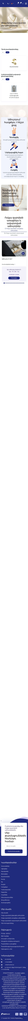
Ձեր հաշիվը (5, 936)
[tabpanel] (14, 261)
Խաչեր (3, 884)
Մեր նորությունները (7, 923)
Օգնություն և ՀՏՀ (6, 949)
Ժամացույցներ (5, 902)
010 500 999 (8, 959)
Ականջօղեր (4, 871)
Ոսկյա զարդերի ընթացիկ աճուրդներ (12, 915)
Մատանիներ (5, 866)
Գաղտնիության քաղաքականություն (12, 946)
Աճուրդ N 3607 (7, 259)
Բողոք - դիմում (5, 933)
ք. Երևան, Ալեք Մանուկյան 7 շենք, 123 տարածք (13, 968)
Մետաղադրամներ (7, 897)
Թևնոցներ (4, 874)
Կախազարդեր (6, 889)
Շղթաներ (4, 892)
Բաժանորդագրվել (14, 851)
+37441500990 (8, 962)
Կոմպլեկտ (4, 887)
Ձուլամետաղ (5, 900)
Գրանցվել (14, 278)
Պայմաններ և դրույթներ (8, 943)
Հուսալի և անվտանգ (7, 938)
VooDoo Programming (16, 1018)
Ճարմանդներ (5, 876)
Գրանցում (8, 205)
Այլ (2, 881)
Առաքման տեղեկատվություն (10, 941)
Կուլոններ (4, 894)
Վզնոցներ (4, 868)
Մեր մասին (4, 912)
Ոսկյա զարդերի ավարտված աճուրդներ (13, 920)
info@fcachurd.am (9, 964)
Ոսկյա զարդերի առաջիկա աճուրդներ (13, 918)
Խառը (3, 879)
